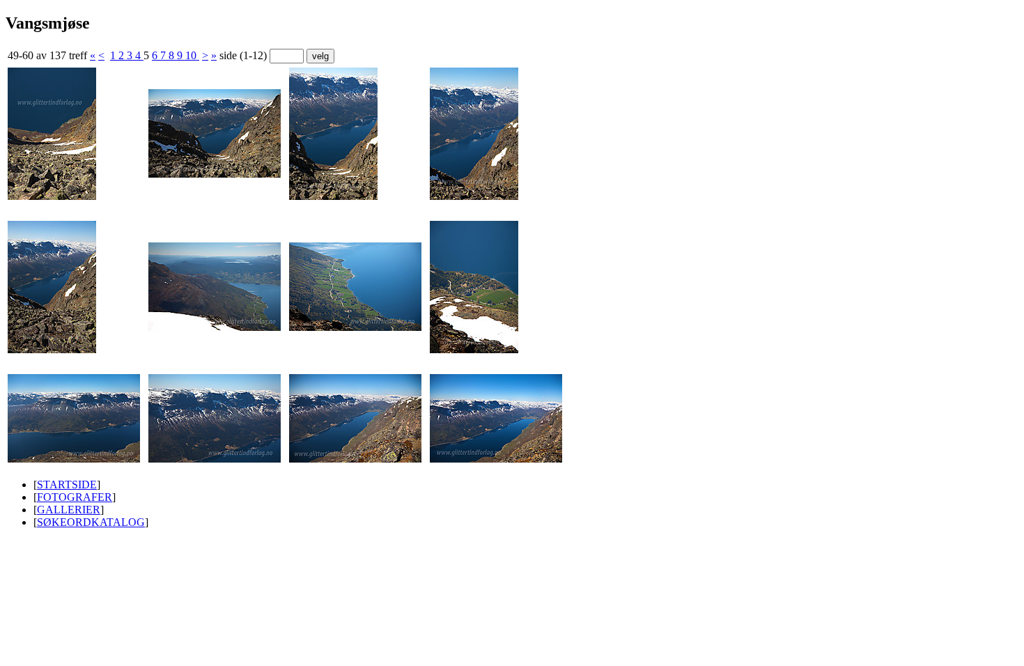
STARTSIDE (67, 484)
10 (192, 55)
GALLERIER (68, 510)
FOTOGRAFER (74, 497)
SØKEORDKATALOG (91, 522)
